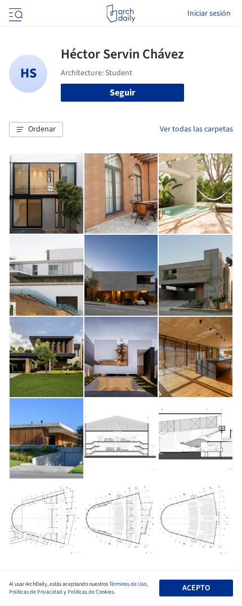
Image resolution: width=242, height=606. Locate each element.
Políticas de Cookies (91, 592)
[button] (36, 130)
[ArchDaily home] (120, 13)
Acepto (196, 588)
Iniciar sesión (209, 13)
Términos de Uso (127, 584)
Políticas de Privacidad (35, 592)
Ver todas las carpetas (196, 129)
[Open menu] (15, 13)
